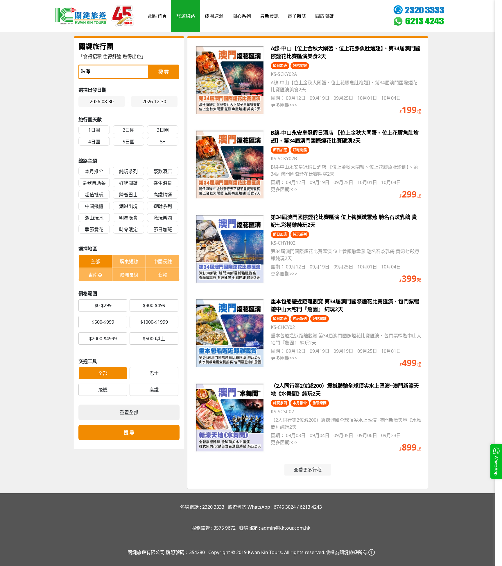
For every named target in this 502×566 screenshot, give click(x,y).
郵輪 (162, 275)
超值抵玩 (94, 194)
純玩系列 (128, 171)
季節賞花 (94, 229)
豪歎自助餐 (94, 183)
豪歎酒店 (162, 171)
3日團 (163, 130)
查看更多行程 (308, 470)
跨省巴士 (128, 194)
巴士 (154, 373)
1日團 (94, 130)
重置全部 (129, 412)
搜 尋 (163, 72)
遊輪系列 (162, 206)
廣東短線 (129, 261)
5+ (162, 141)
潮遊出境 (128, 206)
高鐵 (154, 390)
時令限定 (128, 229)
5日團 (129, 141)
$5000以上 (154, 338)
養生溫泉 (162, 183)
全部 (95, 261)
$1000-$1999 (154, 322)
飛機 (102, 390)
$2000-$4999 (103, 338)
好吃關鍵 (128, 183)
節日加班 (162, 229)
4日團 (94, 141)
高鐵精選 (162, 194)
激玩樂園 (162, 218)
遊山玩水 (94, 218)
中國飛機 (94, 206)
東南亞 (95, 275)
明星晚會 (128, 218)
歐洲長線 (129, 275)
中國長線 (162, 261)
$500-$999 (103, 322)
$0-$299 (103, 305)
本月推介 (94, 171)
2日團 (129, 130)
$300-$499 (154, 305)
